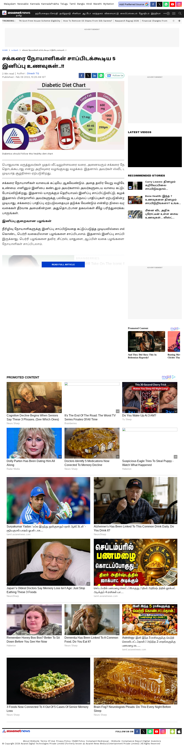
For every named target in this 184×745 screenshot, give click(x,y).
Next (179, 21)
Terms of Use (47, 741)
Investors (156, 741)
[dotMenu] (165, 13)
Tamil (72, 4)
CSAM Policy (78, 741)
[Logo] (17, 13)
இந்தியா (156, 13)
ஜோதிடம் (144, 13)
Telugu (64, 4)
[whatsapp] (166, 4)
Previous (173, 21)
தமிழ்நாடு (65, 13)
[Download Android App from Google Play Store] (172, 731)
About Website (31, 741)
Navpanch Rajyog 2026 (127, 21)
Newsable (23, 4)
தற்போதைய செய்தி (46, 13)
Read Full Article (63, 264)
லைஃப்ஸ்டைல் (128, 13)
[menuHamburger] (174, 13)
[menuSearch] (180, 13)
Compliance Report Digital (135, 741)
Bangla (81, 4)
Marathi (97, 4)
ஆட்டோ (86, 13)
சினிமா (76, 13)
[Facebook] (153, 4)
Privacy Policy (63, 741)
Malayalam (10, 4)
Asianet (16, 731)
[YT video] (172, 4)
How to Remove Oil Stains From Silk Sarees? (87, 21)
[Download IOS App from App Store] (179, 731)
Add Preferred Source (131, 4)
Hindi (89, 4)
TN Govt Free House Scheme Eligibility (39, 21)
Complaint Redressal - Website (103, 741)
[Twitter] (159, 4)
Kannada (35, 4)
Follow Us (118, 75)
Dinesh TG (33, 73)
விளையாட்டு (111, 13)
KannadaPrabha (50, 4)
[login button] (169, 13)
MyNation (108, 4)
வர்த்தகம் (97, 13)
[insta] (179, 4)
